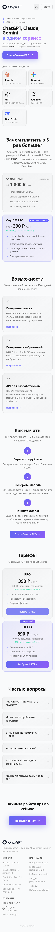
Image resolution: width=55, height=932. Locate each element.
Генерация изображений (36, 868)
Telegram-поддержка (11, 909)
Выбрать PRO (27, 611)
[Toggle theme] (36, 7)
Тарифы (33, 885)
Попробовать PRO (18, 55)
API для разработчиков (37, 880)
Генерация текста (38, 862)
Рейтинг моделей (38, 874)
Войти (47, 6)
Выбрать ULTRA (27, 664)
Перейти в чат (25, 821)
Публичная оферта (39, 890)
